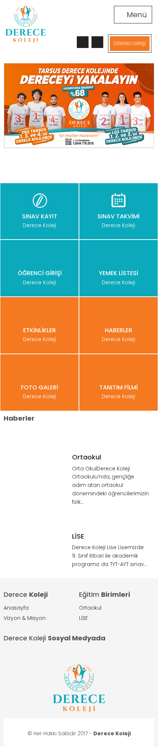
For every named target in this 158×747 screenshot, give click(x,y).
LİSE (83, 618)
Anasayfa (16, 607)
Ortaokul (90, 607)
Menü (136, 15)
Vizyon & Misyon (25, 618)
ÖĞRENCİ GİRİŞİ (130, 43)
